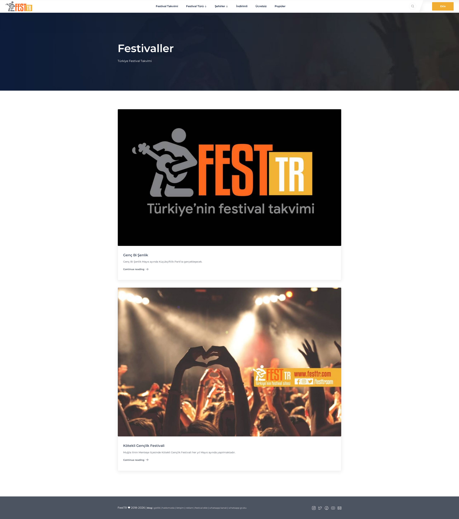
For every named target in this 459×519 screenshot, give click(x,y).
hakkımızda (168, 507)
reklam (189, 507)
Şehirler (220, 6)
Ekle (443, 6)
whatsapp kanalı (218, 507)
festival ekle (201, 507)
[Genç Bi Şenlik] (229, 177)
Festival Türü (195, 6)
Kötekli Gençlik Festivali (143, 446)
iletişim (180, 507)
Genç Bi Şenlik (135, 255)
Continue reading (133, 270)
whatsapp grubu (238, 507)
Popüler (280, 6)
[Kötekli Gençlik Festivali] (229, 362)
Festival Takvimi (167, 6)
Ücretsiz (261, 6)
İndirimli (241, 6)
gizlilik (157, 507)
